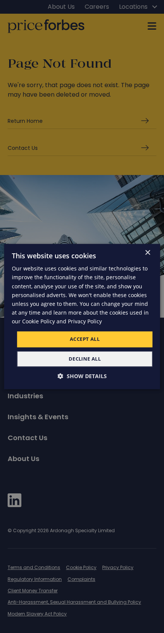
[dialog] (82, 316)
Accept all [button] (85, 339)
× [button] (147, 253)
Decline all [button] (85, 358)
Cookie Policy (38, 321)
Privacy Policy (85, 321)
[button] (82, 376)
